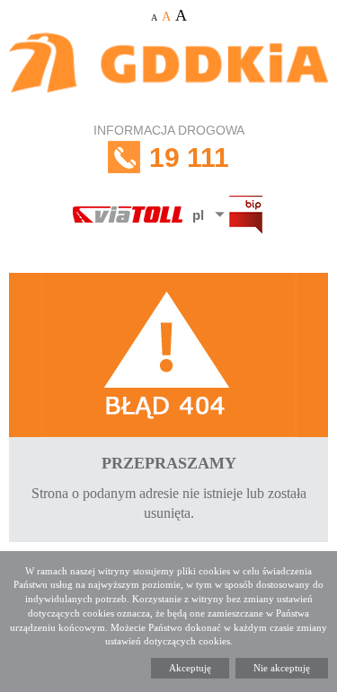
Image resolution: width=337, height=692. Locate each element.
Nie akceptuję (281, 667)
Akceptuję (190, 667)
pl (198, 215)
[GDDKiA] (168, 72)
